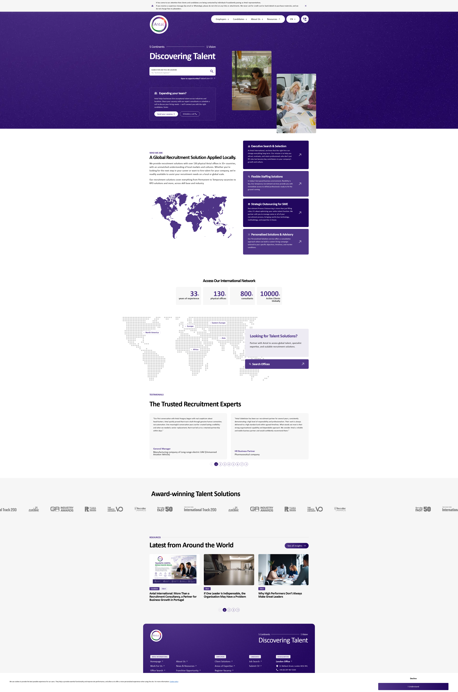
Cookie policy (174, 681)
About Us (255, 19)
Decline (413, 678)
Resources (272, 19)
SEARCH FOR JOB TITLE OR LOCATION (164, 70)
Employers (221, 19)
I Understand (413, 686)
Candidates (238, 19)
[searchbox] (180, 72)
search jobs (212, 71)
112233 (304, 16)
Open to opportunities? (197, 78)
